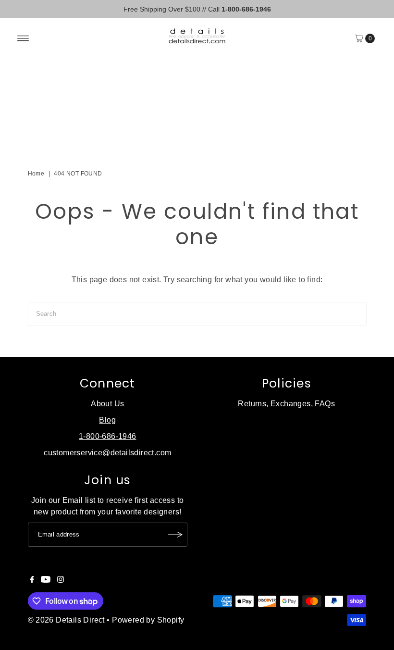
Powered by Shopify (148, 620)
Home (36, 173)
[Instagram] (60, 580)
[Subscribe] (175, 535)
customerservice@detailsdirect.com (107, 453)
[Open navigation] (23, 38)
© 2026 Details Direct (66, 620)
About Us (107, 404)
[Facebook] (32, 580)
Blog (107, 420)
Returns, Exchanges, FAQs (286, 404)
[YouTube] (45, 580)
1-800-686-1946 (107, 436)
